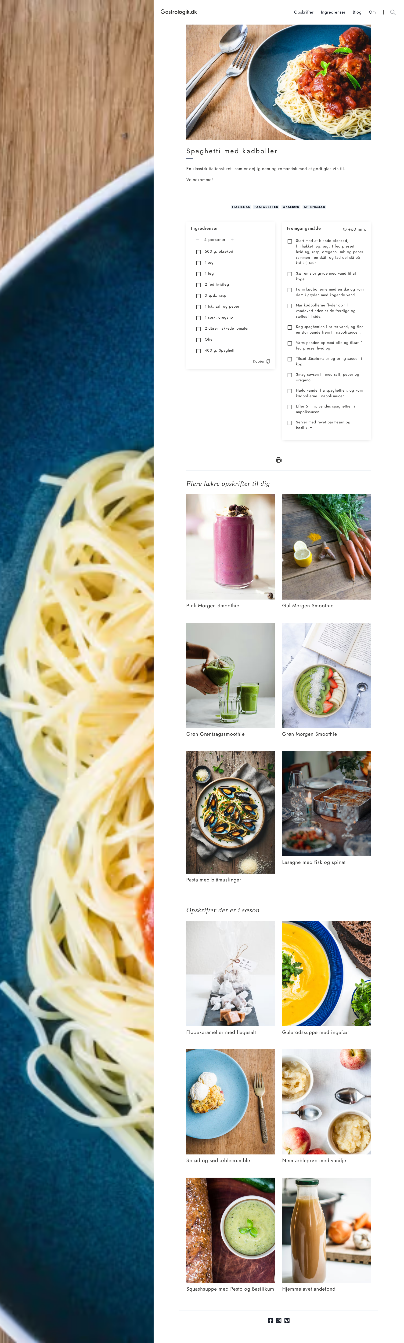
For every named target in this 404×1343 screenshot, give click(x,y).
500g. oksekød (219, 251)
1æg (209, 262)
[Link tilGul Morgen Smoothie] (326, 498)
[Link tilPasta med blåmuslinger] (230, 754)
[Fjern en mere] (197, 240)
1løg (209, 273)
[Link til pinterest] (287, 1320)
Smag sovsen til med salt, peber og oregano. (327, 377)
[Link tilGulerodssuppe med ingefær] (326, 924)
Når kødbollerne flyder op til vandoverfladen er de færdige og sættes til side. (326, 310)
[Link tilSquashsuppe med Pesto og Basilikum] (230, 1181)
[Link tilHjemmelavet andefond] (326, 1181)
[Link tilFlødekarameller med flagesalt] (230, 924)
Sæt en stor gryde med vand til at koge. (326, 276)
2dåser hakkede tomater (227, 328)
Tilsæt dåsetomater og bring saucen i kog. (329, 361)
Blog (357, 12)
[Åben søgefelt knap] (393, 12)
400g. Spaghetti (220, 350)
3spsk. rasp (215, 295)
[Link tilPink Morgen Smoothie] (230, 498)
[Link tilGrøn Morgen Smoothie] (326, 626)
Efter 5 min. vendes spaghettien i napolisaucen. (325, 409)
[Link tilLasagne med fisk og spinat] (326, 754)
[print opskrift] (278, 459)
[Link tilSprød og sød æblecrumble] (230, 1052)
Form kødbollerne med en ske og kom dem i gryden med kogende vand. (330, 292)
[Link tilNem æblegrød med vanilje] (326, 1052)
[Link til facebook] (271, 1320)
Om (372, 12)
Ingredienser (333, 12)
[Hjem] (227, 12)
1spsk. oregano (219, 317)
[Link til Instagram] (279, 1320)
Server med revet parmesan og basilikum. (323, 424)
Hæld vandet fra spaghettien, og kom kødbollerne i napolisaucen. (329, 393)
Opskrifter (304, 12)
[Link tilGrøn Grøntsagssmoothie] (230, 626)
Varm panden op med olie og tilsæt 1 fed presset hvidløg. (329, 345)
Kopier (259, 361)
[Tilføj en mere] (232, 240)
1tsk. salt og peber (222, 306)
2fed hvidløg (217, 284)
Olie (209, 339)
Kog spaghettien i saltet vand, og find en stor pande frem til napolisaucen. (330, 329)
